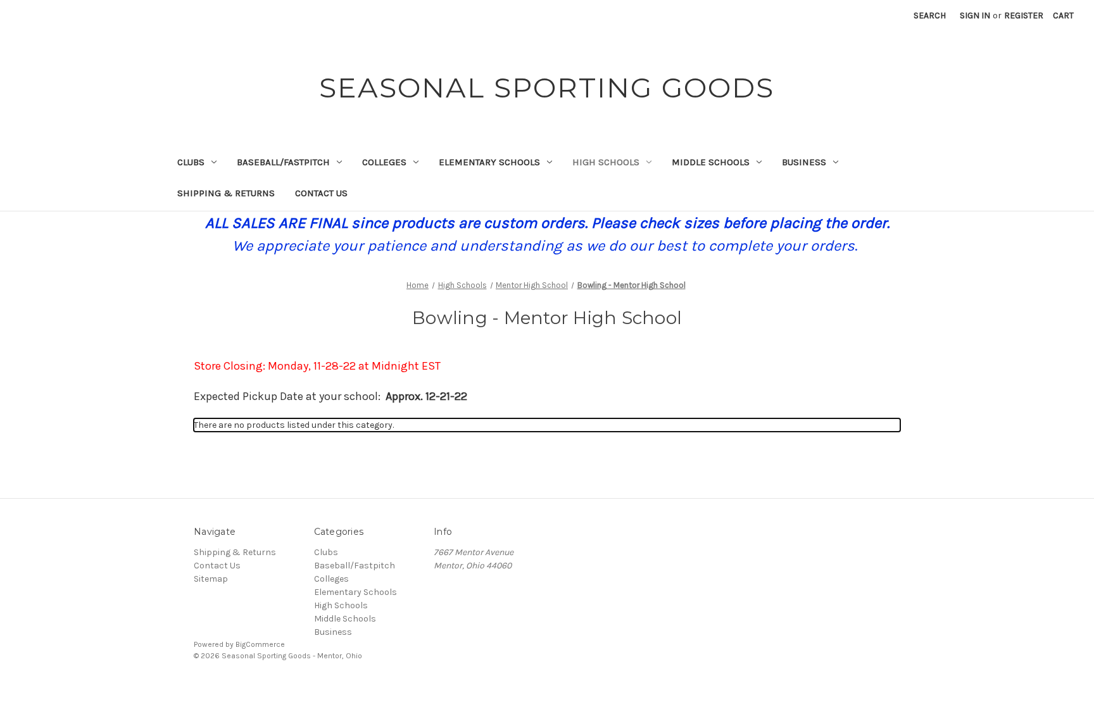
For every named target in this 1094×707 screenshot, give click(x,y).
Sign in (975, 15)
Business (804, 162)
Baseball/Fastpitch (283, 162)
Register (1023, 15)
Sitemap (211, 578)
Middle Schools (711, 162)
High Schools (605, 162)
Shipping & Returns (226, 193)
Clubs (190, 162)
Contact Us (321, 193)
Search (930, 15)
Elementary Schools (489, 162)
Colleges (384, 162)
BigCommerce (260, 644)
